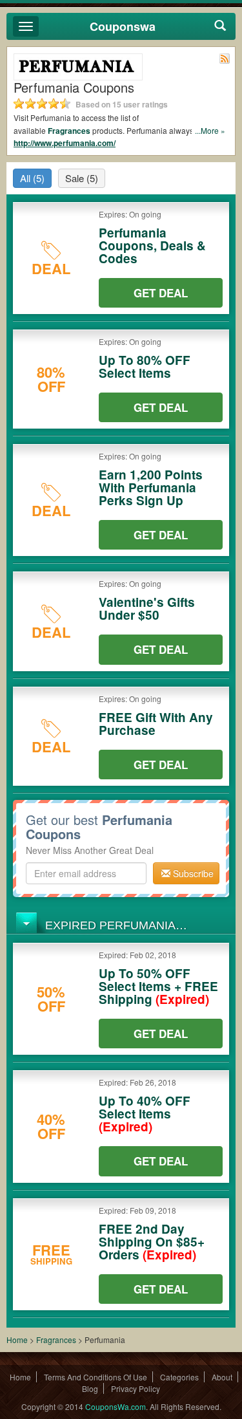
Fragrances (69, 130)
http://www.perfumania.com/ (65, 143)
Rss (224, 58)
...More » (210, 130)
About (222, 1376)
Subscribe (192, 873)
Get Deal (161, 293)
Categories (179, 1376)
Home (17, 1339)
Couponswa (123, 26)
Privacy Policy (135, 1388)
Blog (90, 1388)
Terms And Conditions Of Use (95, 1376)
